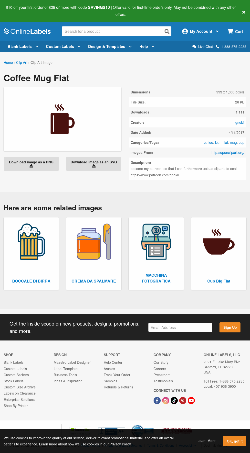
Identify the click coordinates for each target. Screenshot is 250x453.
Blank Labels (20, 46)
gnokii (239, 122)
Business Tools (65, 374)
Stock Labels (13, 380)
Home (8, 62)
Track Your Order (117, 374)
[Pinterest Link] (183, 399)
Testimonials (163, 380)
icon (218, 142)
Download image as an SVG (94, 161)
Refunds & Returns (118, 387)
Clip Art (21, 62)
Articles (109, 368)
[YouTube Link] (191, 399)
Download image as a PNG (31, 161)
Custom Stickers (16, 374)
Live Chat (205, 46)
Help (143, 46)
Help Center (113, 362)
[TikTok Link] (175, 399)
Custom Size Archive (20, 387)
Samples (110, 380)
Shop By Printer (16, 405)
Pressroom (162, 374)
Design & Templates (106, 46)
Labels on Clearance (20, 393)
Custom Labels (60, 46)
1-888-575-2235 (233, 46)
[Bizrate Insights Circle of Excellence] (152, 425)
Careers (160, 368)
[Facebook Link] (158, 399)
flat (225, 142)
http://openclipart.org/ (227, 152)
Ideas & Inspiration (68, 380)
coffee (208, 142)
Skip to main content (17, 10)
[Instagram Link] (166, 399)
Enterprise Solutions (19, 399)
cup (241, 142)
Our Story (161, 362)
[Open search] (167, 31)
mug (233, 142)
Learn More (207, 440)
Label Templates (66, 368)
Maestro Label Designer (72, 362)
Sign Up (230, 327)
